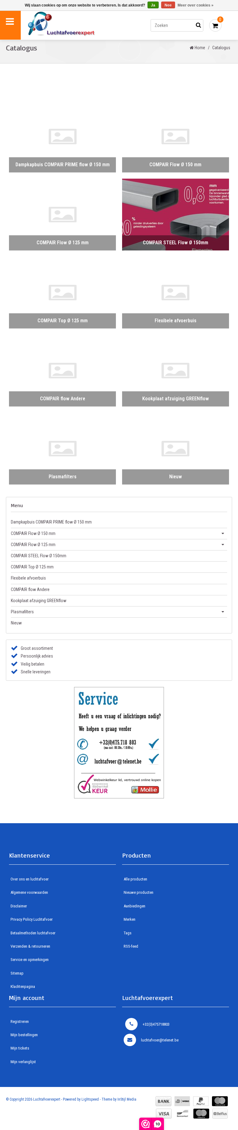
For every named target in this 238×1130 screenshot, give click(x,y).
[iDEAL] (182, 1101)
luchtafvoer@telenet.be (159, 1040)
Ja (153, 5)
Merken (129, 919)
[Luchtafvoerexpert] (73, 25)
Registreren (20, 1021)
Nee (168, 5)
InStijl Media (126, 1099)
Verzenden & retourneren (30, 946)
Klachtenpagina (23, 986)
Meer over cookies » (196, 5)
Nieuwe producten (138, 892)
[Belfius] (220, 1114)
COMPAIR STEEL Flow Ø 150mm (38, 555)
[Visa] (164, 1114)
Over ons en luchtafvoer (30, 879)
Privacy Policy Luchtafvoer (32, 919)
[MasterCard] (220, 1101)
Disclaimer (19, 906)
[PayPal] (201, 1101)
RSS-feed (131, 946)
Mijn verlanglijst (23, 1061)
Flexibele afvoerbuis (28, 578)
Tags (127, 933)
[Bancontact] (182, 1114)
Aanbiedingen (134, 906)
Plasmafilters (22, 611)
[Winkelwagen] (215, 25)
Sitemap (17, 973)
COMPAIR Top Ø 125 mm (32, 566)
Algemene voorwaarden (29, 892)
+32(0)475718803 (156, 1024)
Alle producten (135, 879)
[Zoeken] (198, 25)
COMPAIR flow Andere (30, 589)
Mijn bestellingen (24, 1034)
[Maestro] (201, 1114)
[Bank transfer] (163, 1101)
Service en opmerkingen (30, 959)
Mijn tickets (20, 1048)
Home (199, 47)
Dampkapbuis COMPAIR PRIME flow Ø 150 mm (51, 521)
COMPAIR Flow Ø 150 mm (33, 533)
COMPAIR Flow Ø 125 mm (33, 544)
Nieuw (16, 622)
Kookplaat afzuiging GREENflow (38, 600)
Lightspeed (90, 1099)
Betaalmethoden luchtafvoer (33, 933)
